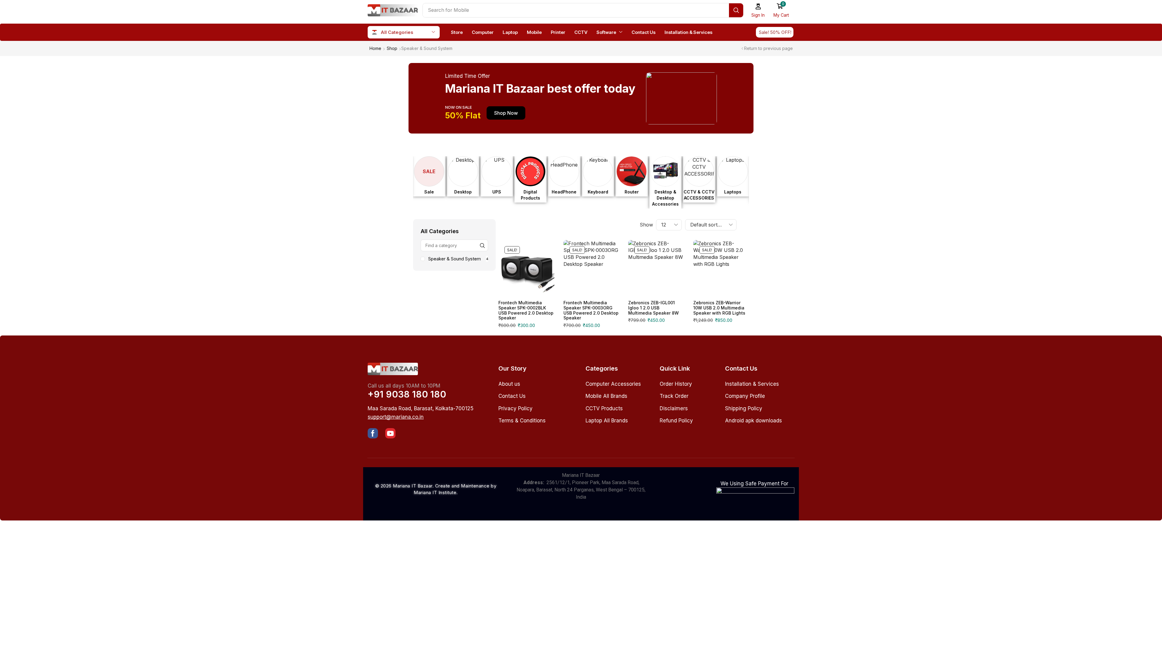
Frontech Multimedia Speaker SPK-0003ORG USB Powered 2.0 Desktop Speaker (591, 310)
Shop (392, 48)
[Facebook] (373, 433)
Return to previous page (768, 48)
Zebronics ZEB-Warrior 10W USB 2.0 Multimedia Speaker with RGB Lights (719, 307)
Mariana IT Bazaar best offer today (540, 88)
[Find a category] (482, 245)
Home (375, 48)
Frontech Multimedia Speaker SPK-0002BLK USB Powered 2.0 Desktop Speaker (525, 310)
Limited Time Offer (467, 76)
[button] (758, 10)
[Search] (736, 10)
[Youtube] (390, 433)
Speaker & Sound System (458, 259)
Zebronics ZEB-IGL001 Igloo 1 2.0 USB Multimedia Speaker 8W (653, 307)
